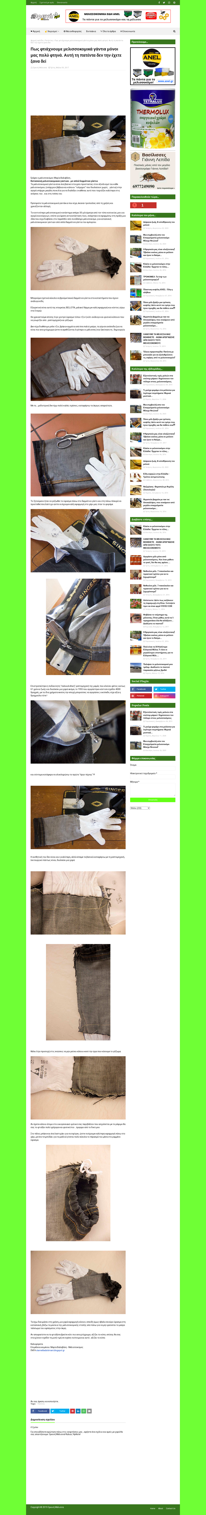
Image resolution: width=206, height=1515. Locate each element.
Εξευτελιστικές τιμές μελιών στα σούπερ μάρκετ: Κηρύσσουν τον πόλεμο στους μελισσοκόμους (158, 378)
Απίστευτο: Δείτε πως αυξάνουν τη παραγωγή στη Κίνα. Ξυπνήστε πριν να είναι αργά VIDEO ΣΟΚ (159, 603)
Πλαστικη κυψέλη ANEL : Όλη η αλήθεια (158, 291)
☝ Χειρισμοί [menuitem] (50, 31)
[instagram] (169, 2)
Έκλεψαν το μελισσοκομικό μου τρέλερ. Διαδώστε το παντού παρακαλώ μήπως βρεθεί (158, 667)
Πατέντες (49, 40)
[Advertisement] (78, 94)
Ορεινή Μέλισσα (40, 68)
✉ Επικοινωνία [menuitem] (127, 31)
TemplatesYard (52, 1511)
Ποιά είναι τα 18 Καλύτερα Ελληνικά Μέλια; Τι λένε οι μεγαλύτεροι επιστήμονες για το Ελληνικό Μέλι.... (158, 651)
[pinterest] (174, 2)
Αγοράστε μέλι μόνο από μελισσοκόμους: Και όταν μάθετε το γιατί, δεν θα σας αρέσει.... (158, 559)
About (160, 1508)
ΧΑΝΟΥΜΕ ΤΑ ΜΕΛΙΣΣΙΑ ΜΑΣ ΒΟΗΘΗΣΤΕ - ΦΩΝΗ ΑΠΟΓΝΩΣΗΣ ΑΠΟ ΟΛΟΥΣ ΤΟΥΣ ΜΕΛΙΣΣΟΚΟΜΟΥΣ (158, 338)
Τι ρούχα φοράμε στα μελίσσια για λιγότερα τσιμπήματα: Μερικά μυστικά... (159, 393)
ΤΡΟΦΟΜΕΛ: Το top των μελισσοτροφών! (154, 278)
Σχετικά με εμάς (47, 3)
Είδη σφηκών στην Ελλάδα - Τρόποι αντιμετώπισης (156, 475)
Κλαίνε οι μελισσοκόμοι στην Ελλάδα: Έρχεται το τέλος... (156, 265)
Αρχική (34, 3)
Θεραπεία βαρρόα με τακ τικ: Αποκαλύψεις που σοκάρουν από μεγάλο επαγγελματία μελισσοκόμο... (159, 321)
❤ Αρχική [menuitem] (35, 31)
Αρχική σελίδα (37, 40)
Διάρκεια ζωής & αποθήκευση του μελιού (159, 223)
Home (152, 1508)
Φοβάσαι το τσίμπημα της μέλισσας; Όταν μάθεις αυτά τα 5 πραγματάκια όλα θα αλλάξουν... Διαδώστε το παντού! (158, 619)
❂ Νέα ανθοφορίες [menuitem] (73, 31)
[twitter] (164, 2)
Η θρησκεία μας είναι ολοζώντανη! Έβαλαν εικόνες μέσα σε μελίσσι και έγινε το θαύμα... (159, 252)
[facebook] (159, 2)
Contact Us (170, 1508)
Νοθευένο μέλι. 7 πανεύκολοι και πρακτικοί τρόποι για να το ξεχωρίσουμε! (158, 574)
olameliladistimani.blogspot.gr (50, 1350)
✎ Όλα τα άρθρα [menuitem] (108, 31)
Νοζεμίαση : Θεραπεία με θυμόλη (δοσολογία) (158, 488)
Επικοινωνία (62, 3)
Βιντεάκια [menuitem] (91, 31)
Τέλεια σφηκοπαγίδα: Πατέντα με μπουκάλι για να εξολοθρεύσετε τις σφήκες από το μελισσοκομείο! (159, 354)
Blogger (73, 1511)
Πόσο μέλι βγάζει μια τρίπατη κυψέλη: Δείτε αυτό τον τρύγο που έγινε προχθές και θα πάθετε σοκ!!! (159, 305)
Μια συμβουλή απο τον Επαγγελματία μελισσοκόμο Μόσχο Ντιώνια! (156, 238)
